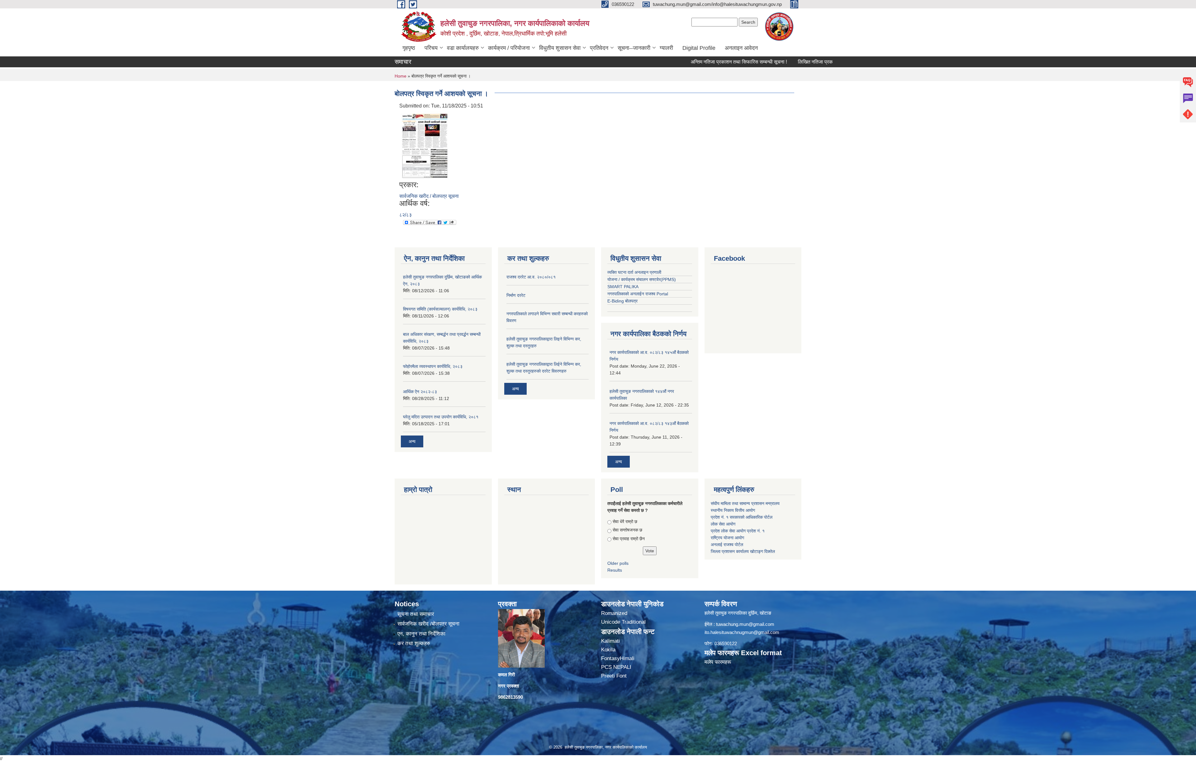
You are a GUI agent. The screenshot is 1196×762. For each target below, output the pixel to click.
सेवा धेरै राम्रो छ (625, 521)
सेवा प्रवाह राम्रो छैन (629, 538)
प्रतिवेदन (599, 48)
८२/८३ (405, 214)
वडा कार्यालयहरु (463, 48)
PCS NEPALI (616, 667)
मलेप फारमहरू (718, 662)
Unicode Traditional (623, 622)
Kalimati (610, 641)
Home (400, 76)
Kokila (608, 650)
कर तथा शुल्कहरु (413, 643)
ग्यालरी (666, 48)
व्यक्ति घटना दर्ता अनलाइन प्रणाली (634, 272)
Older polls (618, 563)
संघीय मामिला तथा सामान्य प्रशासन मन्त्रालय (746, 503)
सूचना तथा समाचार (415, 614)
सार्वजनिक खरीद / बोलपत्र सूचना (429, 196)
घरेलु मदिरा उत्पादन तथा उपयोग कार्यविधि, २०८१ (440, 416)
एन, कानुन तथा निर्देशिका (421, 634)
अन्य (412, 441)
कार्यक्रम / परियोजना (509, 48)
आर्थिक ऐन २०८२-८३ (420, 391)
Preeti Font (614, 676)
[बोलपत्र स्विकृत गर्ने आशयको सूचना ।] (425, 144)
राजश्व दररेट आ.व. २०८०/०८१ (531, 276)
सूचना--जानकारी (634, 48)
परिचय (431, 48)
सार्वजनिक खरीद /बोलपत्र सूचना (428, 624)
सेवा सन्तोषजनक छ (627, 529)
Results (614, 570)
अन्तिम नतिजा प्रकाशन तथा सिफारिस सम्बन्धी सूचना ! (705, 61)
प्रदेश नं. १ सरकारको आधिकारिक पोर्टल (741, 517)
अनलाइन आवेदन (741, 48)
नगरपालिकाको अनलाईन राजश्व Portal (637, 293)
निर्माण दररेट (515, 295)
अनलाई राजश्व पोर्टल (727, 544)
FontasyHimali (617, 658)
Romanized (614, 613)
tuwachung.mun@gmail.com (745, 624)
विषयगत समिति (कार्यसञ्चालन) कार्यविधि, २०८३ (440, 309)
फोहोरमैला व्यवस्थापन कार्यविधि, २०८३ (433, 366)
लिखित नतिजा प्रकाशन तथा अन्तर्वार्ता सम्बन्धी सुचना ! (813, 61)
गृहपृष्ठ (408, 48)
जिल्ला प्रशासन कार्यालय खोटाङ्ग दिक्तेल (743, 551)
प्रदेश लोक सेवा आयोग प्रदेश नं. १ (738, 530)
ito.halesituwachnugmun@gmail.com (742, 632)
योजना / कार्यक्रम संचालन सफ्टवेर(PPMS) (641, 279)
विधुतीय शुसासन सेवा (560, 48)
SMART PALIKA (622, 286)
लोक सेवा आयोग (723, 523)
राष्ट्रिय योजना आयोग (727, 537)
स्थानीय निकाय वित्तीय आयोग (733, 510)
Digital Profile (698, 48)
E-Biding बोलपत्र (622, 300)
